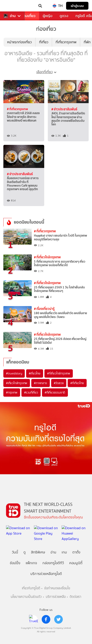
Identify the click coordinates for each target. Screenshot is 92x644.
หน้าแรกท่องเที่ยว (19, 42)
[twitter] (58, 619)
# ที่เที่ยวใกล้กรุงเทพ (47, 257)
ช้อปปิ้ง (15, 563)
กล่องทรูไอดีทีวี (53, 563)
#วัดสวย (59, 383)
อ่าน (13, 16)
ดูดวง (64, 16)
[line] (33, 619)
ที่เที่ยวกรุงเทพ (66, 42)
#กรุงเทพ (11, 392)
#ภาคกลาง (40, 383)
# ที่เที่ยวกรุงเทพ (17, 109)
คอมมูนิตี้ (75, 563)
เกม (64, 552)
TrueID (12, 6)
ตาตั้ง (76, 552)
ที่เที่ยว (43, 42)
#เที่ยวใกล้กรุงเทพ (16, 383)
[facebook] (46, 619)
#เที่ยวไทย (34, 373)
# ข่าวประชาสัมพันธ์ (64, 109)
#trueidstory (14, 373)
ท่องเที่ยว (28, 16)
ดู (24, 552)
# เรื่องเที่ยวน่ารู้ (44, 308)
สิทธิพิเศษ (38, 552)
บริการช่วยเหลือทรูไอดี (46, 573)
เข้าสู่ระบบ (77, 5)
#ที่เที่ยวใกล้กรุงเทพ (58, 373)
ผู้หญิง (47, 16)
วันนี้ (15, 552)
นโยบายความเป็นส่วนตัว (26, 596)
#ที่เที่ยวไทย (77, 383)
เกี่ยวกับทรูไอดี (31, 588)
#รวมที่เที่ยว (31, 392)
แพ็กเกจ (31, 563)
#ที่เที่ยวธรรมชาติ (55, 392)
